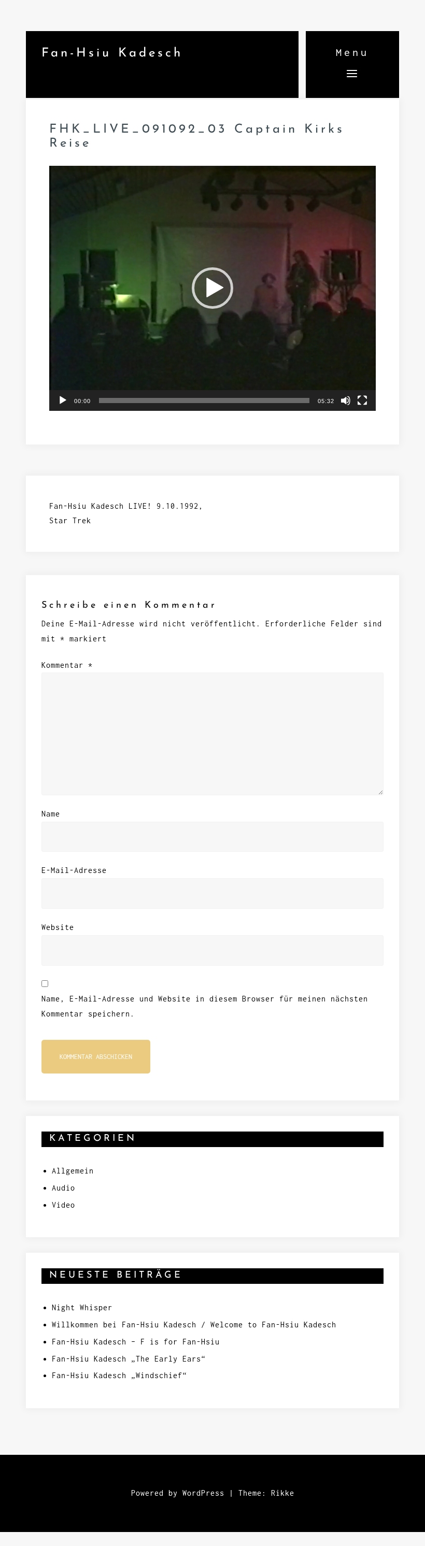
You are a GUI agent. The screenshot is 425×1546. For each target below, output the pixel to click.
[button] (212, 288)
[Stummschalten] (346, 400)
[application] (212, 288)
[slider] (204, 400)
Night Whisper (82, 1307)
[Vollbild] (362, 400)
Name (50, 813)
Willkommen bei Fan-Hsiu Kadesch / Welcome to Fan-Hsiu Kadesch (194, 1324)
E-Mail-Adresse (74, 870)
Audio (63, 1187)
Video (63, 1204)
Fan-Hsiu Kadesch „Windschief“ (119, 1375)
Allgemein (73, 1170)
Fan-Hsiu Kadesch (112, 53)
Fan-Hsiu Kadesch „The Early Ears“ (129, 1358)
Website (57, 927)
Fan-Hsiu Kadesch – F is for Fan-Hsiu (136, 1341)
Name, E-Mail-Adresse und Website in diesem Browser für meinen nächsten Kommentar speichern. (204, 1006)
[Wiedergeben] (63, 400)
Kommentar (67, 665)
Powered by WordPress (177, 1492)
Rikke (282, 1492)
